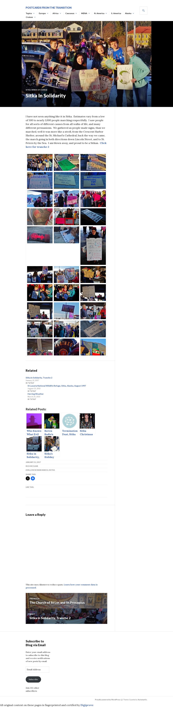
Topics (29, 13)
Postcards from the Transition (49, 7)
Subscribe (33, 679)
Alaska (128, 13)
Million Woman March (37, 470)
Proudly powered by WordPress (107, 700)
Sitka (28, 90)
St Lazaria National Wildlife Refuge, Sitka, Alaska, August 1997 (57, 385)
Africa (55, 13)
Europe (42, 13)
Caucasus (69, 13)
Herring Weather (36, 394)
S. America (116, 13)
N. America (99, 13)
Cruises (29, 17)
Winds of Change (39, 90)
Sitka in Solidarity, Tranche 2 (39, 377)
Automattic (142, 700)
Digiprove (87, 705)
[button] (39, 162)
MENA (84, 13)
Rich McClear (32, 466)
